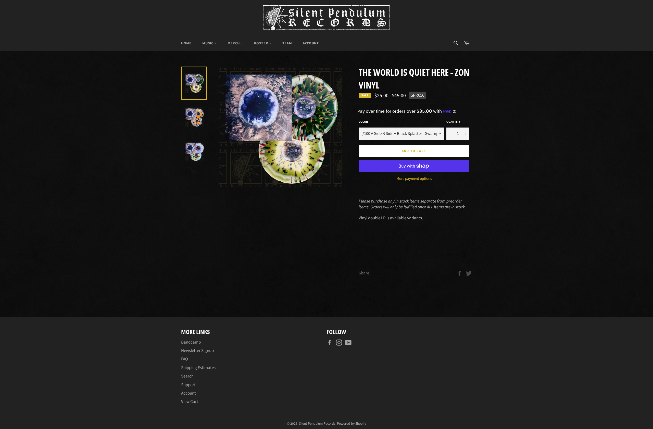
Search (187, 376)
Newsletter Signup (197, 351)
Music (208, 43)
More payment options (414, 178)
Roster (261, 43)
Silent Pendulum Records (317, 423)
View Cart (189, 402)
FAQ (184, 359)
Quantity (453, 122)
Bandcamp (191, 342)
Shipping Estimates (198, 368)
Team (287, 43)
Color (363, 122)
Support (188, 385)
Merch (234, 43)
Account (311, 43)
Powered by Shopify (351, 423)
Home (186, 43)
